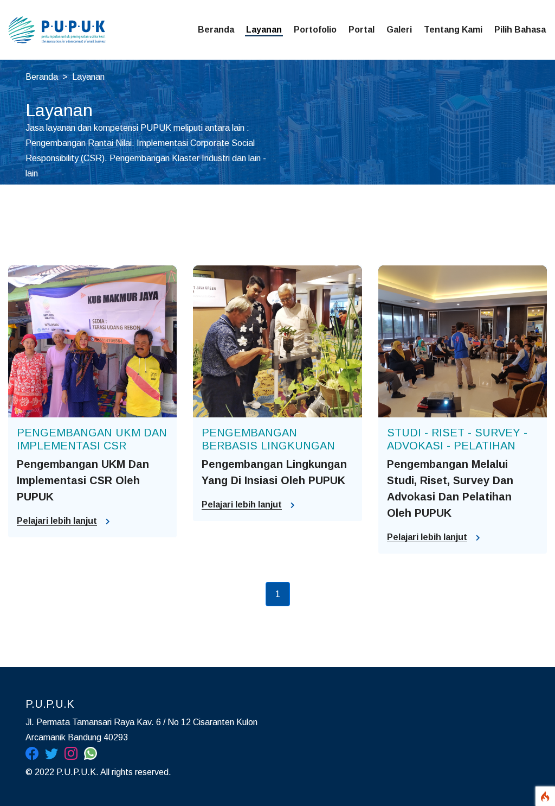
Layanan (264, 29)
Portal (362, 29)
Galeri (399, 29)
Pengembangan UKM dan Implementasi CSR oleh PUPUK (83, 480)
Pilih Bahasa (520, 29)
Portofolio (315, 29)
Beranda (216, 29)
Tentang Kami (453, 29)
